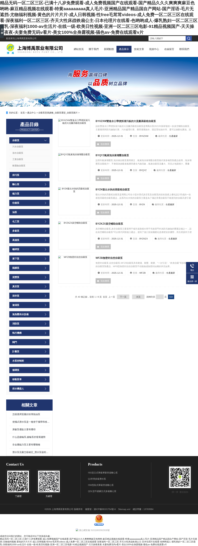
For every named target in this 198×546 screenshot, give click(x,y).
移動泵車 (17, 379)
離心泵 (15, 184)
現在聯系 (105, 144)
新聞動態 (109, 49)
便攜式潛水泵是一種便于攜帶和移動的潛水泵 (31, 421)
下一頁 (123, 297)
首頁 (22, 112)
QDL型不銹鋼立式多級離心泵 (102, 491)
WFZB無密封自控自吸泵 (109, 258)
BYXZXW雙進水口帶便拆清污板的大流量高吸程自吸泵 (126, 121)
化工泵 (15, 221)
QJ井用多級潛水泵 (97, 479)
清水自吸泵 (17, 153)
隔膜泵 (15, 267)
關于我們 (94, 49)
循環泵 (15, 370)
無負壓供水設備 (20, 314)
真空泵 (15, 286)
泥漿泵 (15, 277)
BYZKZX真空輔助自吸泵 (109, 223)
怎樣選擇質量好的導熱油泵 (26, 414)
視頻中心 (154, 49)
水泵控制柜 (18, 360)
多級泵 (15, 230)
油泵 (14, 212)
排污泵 (15, 175)
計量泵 (15, 351)
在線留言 (169, 49)
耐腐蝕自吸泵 (18, 165)
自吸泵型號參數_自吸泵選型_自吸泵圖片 (58, 112)
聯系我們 (184, 49)
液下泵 (15, 258)
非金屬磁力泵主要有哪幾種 (26, 444)
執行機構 (17, 333)
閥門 (14, 342)
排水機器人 (18, 388)
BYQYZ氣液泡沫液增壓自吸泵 (112, 155)
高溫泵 (15, 240)
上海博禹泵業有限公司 (26, 38)
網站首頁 (79, 49)
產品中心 (31, 112)
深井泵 (15, 295)
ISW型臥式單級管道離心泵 (101, 485)
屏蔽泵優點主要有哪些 (24, 429)
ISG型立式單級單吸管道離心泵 (103, 472)
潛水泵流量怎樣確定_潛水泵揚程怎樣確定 (31, 452)
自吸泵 (15, 140)
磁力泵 (15, 193)
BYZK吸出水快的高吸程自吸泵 (113, 189)
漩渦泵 (15, 305)
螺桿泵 (15, 249)
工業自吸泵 (17, 159)
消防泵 (15, 323)
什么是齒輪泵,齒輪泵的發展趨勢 (28, 437)
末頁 (138, 297)
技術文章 (139, 49)
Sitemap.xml (124, 509)
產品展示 (124, 49)
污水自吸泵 (17, 146)
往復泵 (15, 203)
